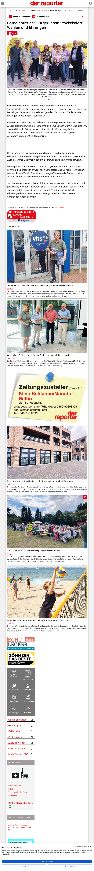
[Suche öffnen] (91, 3)
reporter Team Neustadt (17, 825)
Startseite (10, 10)
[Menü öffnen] (3, 3)
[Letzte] (8, 68)
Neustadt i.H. (14, 785)
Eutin (10, 788)
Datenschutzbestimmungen (83, 846)
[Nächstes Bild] (85, 68)
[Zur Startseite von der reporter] (46, 3)
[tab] (12, 33)
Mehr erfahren (60, 207)
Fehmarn (12, 795)
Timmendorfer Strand (18, 792)
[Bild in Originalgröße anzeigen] (47, 61)
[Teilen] (83, 16)
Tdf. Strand (23, 10)
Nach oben (15, 226)
